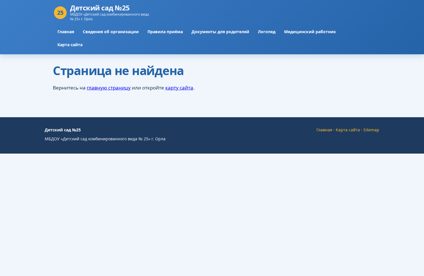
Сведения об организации (111, 31)
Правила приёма (165, 31)
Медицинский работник (310, 31)
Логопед (266, 31)
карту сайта (179, 87)
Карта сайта (69, 44)
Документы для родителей (220, 31)
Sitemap (371, 130)
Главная (65, 31)
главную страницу (109, 87)
